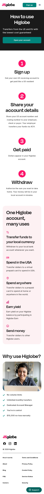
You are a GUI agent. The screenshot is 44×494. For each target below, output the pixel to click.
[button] (39, 4)
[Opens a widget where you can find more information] (34, 490)
